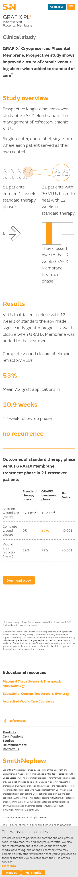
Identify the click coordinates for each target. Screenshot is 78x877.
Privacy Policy (24, 773)
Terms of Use (46, 769)
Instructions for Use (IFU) (15, 809)
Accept (11, 872)
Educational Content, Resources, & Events (34, 693)
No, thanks (33, 872)
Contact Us (56, 6)
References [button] (17, 720)
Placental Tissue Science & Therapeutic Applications (32, 683)
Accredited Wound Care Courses (27, 701)
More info (9, 866)
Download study (19, 580)
